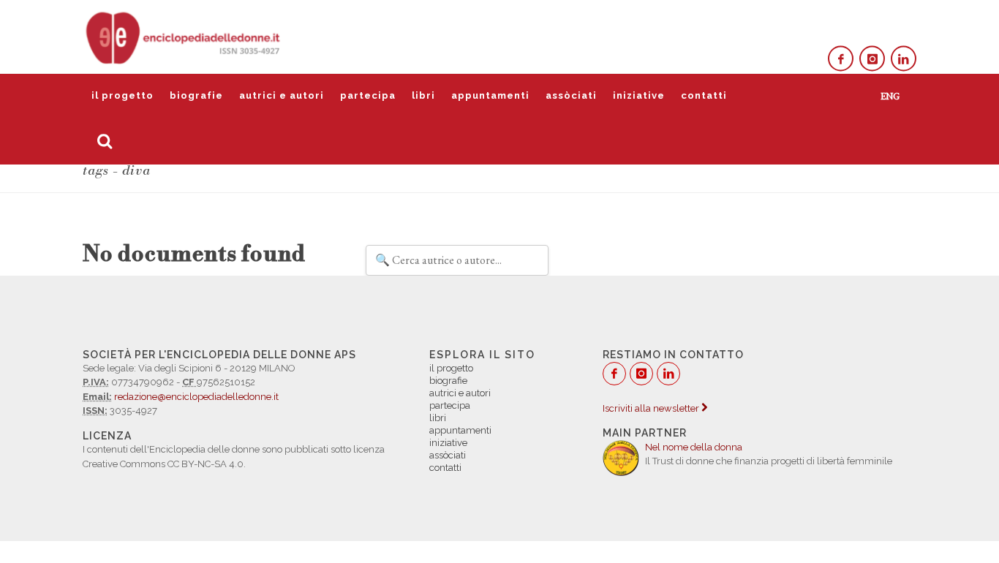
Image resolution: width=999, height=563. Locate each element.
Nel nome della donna (693, 447)
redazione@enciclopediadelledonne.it (196, 396)
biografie (196, 95)
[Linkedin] (903, 59)
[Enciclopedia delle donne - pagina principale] (184, 36)
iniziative (639, 95)
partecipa (368, 95)
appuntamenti (490, 95)
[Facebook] (840, 59)
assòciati (571, 95)
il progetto (122, 95)
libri (423, 95)
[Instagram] (872, 59)
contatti (704, 95)
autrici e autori (281, 95)
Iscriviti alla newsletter (652, 408)
